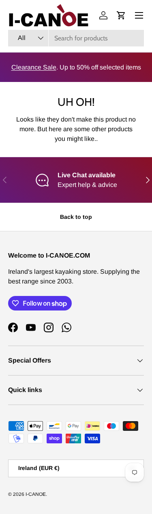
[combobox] (76, 38)
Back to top (76, 217)
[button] (121, 15)
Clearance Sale (33, 67)
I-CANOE (36, 494)
